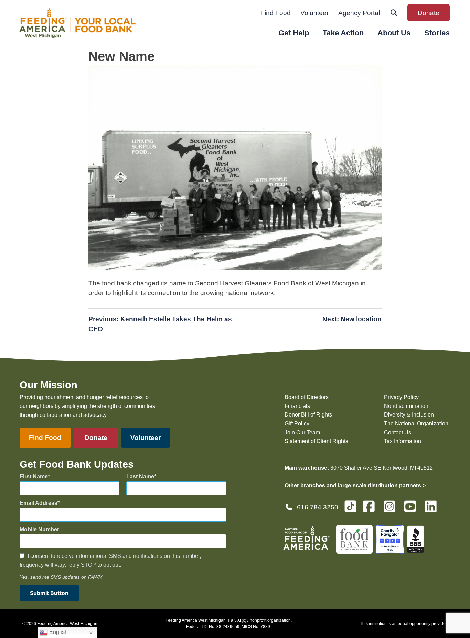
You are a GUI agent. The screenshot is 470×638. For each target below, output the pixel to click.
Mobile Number (39, 529)
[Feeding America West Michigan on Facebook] (371, 509)
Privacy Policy (401, 397)
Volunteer (314, 13)
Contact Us (397, 432)
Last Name (140, 476)
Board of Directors (307, 397)
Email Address (38, 503)
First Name (34, 476)
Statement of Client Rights (316, 441)
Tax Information (402, 441)
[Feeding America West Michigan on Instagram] (391, 509)
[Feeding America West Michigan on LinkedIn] (433, 509)
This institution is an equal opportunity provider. (404, 623)
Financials (297, 406)
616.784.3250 (317, 507)
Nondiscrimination (406, 406)
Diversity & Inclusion (409, 415)
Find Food (275, 13)
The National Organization (416, 423)
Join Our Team (302, 432)
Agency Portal (359, 13)
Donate (428, 13)
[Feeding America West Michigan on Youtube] (412, 509)
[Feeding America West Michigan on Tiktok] (350, 506)
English (58, 632)
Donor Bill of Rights (308, 415)
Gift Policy (297, 423)
